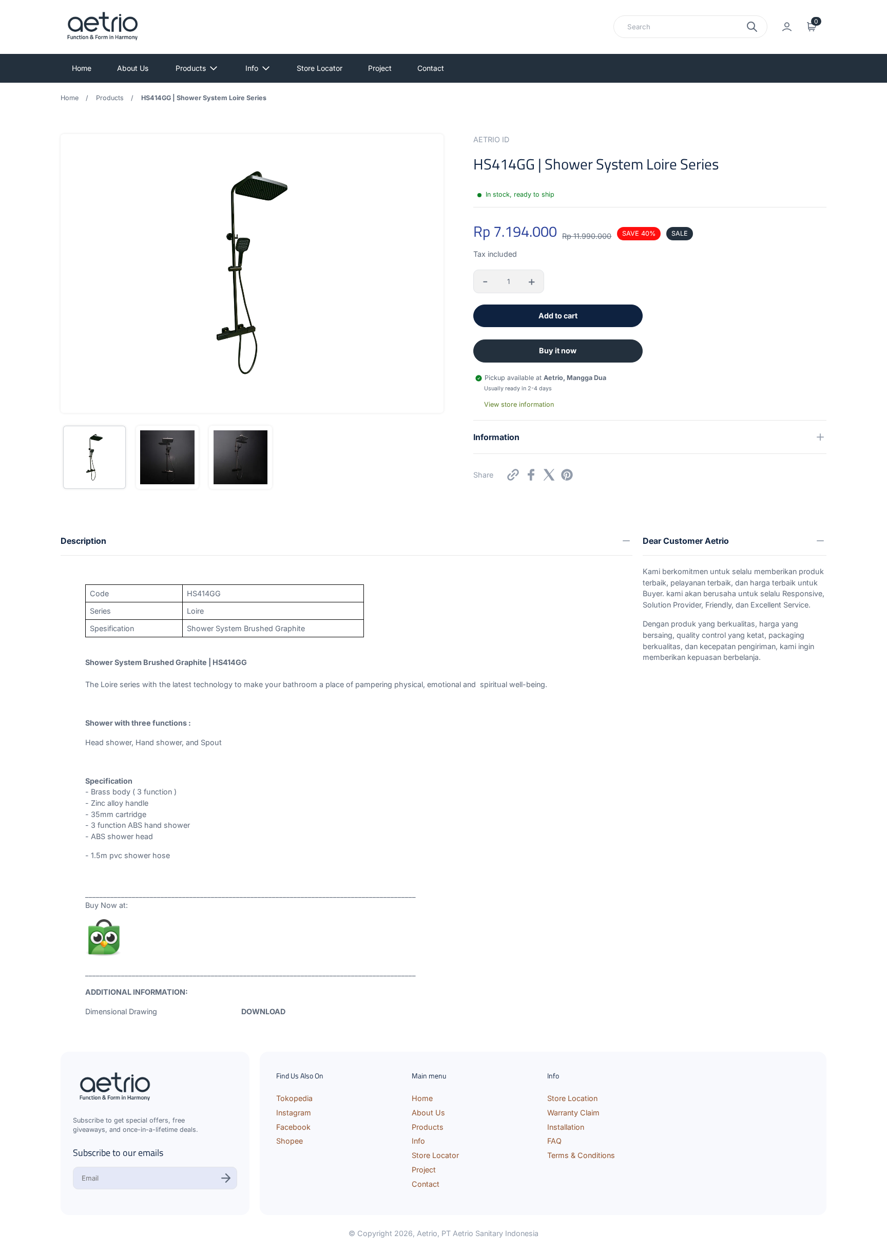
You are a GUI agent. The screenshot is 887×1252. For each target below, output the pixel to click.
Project (380, 68)
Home (81, 68)
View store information (519, 404)
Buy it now (557, 350)
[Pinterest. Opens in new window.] (567, 474)
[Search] (752, 26)
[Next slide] (429, 273)
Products (191, 68)
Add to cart (557, 315)
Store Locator (319, 68)
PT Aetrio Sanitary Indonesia (489, 1233)
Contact (430, 68)
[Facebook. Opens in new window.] (531, 474)
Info (251, 68)
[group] (94, 457)
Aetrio (427, 1233)
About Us (132, 68)
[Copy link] (513, 474)
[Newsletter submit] (226, 1178)
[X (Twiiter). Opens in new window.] (549, 474)
